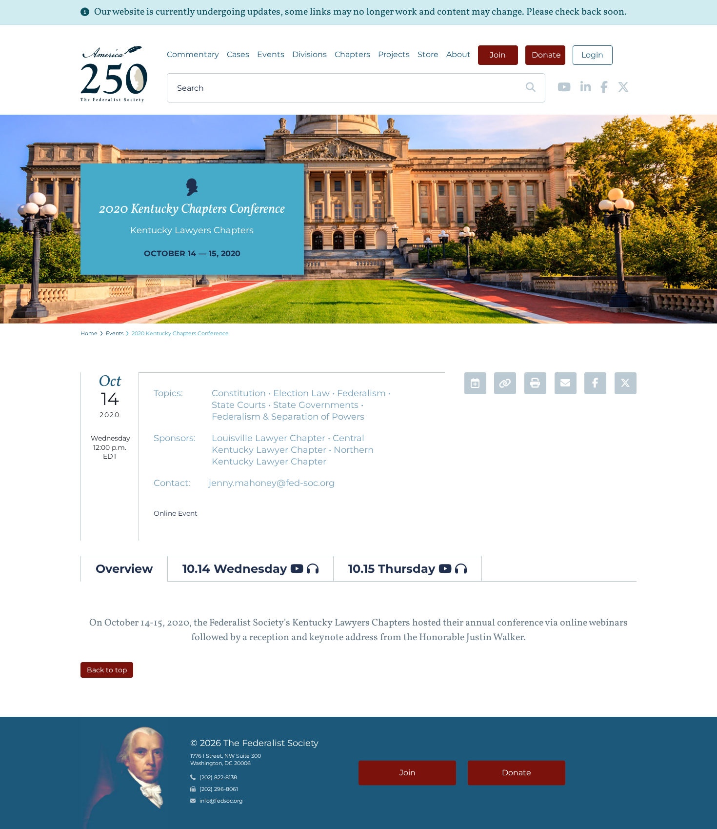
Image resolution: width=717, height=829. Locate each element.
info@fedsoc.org (221, 801)
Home (89, 333)
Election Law (302, 393)
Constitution (240, 393)
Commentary (193, 54)
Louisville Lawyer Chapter (270, 438)
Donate (546, 55)
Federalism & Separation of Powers (288, 416)
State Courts (240, 405)
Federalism (362, 393)
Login (592, 55)
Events (270, 54)
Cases (238, 54)
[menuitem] (193, 54)
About (458, 54)
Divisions (309, 54)
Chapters (352, 54)
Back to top (107, 670)
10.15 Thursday (393, 569)
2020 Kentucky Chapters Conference (180, 333)
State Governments (317, 405)
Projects (394, 54)
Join (498, 55)
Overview (124, 569)
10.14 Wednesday (236, 569)
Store (428, 54)
